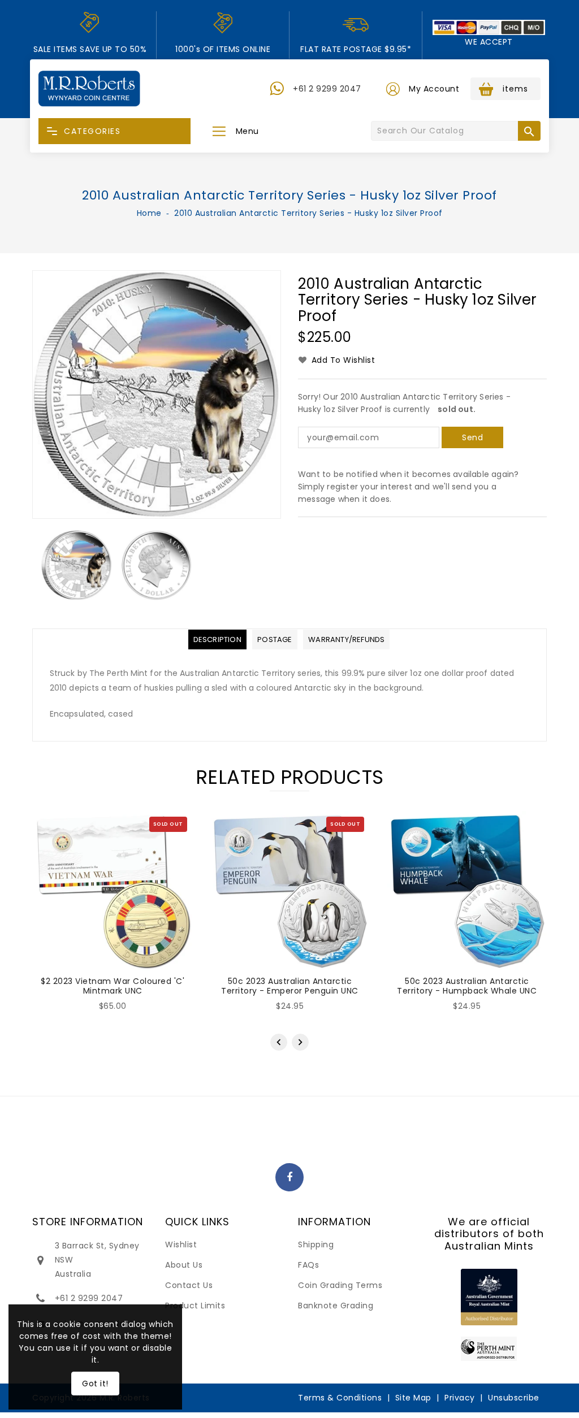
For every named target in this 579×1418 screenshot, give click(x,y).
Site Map (413, 1397)
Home (149, 213)
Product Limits (195, 1305)
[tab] (217, 639)
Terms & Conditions (340, 1397)
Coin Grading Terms (340, 1285)
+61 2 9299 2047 (327, 88)
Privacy (459, 1397)
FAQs (308, 1264)
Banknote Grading (335, 1305)
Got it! (95, 1383)
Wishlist (181, 1244)
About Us (183, 1264)
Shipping (316, 1244)
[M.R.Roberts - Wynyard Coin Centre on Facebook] (290, 1177)
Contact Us (189, 1285)
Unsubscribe (513, 1397)
